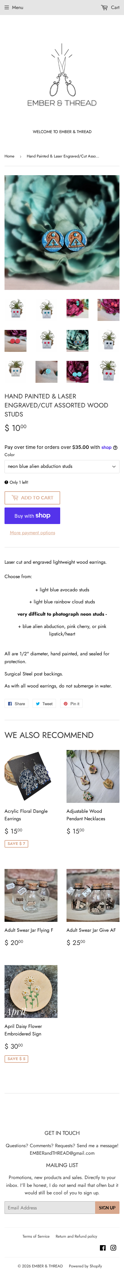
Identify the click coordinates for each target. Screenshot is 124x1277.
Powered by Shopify (85, 1266)
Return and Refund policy (76, 1236)
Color (10, 455)
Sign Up (107, 1207)
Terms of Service (36, 1236)
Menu (17, 7)
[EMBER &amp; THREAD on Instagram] (113, 1248)
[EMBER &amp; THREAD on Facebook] (103, 1248)
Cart (114, 7)
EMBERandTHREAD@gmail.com (62, 1153)
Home (9, 156)
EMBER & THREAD (47, 1266)
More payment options (32, 532)
